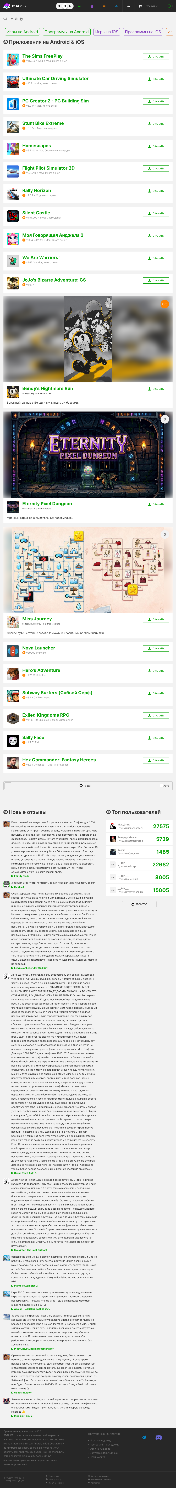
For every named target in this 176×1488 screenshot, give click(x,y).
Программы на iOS (143, 31)
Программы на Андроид (104, 1444)
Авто (166, 785)
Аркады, (26, 393)
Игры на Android (22, 31)
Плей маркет (97, 1456)
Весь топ (141, 904)
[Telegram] (144, 1437)
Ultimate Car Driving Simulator (55, 78)
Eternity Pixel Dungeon (47, 503)
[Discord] (158, 1437)
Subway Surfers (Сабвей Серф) (57, 692)
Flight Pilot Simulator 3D (48, 168)
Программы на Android (67, 31)
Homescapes (36, 145)
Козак (121, 850)
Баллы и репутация (99, 1476)
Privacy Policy (54, 1479)
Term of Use (53, 1476)
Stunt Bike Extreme (43, 123)
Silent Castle (36, 212)
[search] (81, 18)
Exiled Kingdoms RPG (45, 715)
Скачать (158, 56)
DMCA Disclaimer (56, 1483)
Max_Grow (124, 824)
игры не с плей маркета (39, 508)
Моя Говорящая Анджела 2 (52, 235)
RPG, (24, 508)
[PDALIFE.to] (11, 6)
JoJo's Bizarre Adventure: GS (54, 280)
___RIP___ (123, 862)
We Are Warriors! (41, 257)
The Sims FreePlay (42, 56)
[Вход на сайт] (169, 6)
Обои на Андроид (100, 1448)
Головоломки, (29, 623)
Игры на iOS (106, 31)
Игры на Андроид (100, 1440)
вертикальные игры (41, 393)
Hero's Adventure (41, 670)
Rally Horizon (36, 190)
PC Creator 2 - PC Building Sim (55, 100)
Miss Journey (37, 618)
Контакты (95, 1483)
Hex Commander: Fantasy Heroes (59, 759)
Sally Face (33, 737)
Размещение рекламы (101, 1479)
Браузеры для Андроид (104, 1452)
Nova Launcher (38, 648)
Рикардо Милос (127, 837)
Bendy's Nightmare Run (47, 388)
